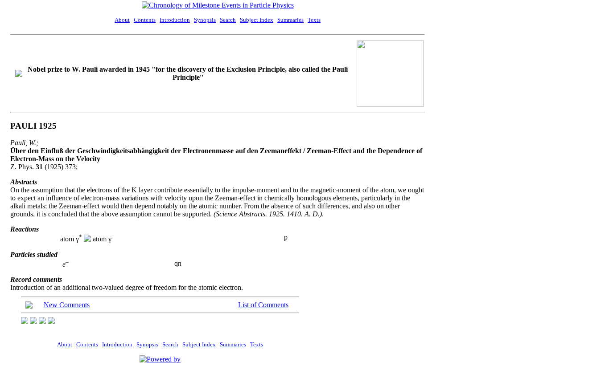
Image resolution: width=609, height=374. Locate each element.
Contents (145, 19)
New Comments (67, 305)
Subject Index (256, 19)
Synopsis (205, 19)
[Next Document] (51, 321)
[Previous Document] (33, 321)
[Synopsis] (42, 321)
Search (228, 19)
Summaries (290, 19)
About (122, 19)
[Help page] (24, 321)
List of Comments (263, 305)
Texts (314, 19)
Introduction (175, 19)
